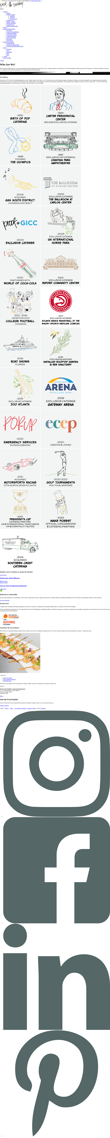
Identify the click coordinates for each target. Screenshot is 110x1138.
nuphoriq (43, 708)
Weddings (12, 16)
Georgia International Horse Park (14, 46)
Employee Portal (31, 708)
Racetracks (9, 39)
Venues (5, 27)
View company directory (9, 679)
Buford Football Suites (12, 26)
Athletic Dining (10, 43)
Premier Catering (10, 14)
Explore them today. (36, 0)
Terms (11, 708)
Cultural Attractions (11, 36)
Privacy (7, 708)
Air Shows (9, 30)
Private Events (13, 19)
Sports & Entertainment (9, 29)
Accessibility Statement (20, 708)
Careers (5, 56)
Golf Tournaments (11, 37)
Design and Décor (11, 23)
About (4, 47)
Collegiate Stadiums (11, 33)
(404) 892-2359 (7, 681)
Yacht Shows (9, 40)
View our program (4, 600)
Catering (5, 11)
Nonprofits (9, 52)
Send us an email (7, 678)
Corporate (12, 17)
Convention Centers (11, 34)
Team (7, 50)
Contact (2, 60)
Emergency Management (12, 45)
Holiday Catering (10, 22)
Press (7, 53)
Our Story (9, 49)
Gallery (8, 13)
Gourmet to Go (10, 24)
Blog (7, 55)
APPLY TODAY (4, 705)
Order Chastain (7, 58)
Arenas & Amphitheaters (12, 32)
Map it (1, 696)
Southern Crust (10, 20)
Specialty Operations (8, 42)
